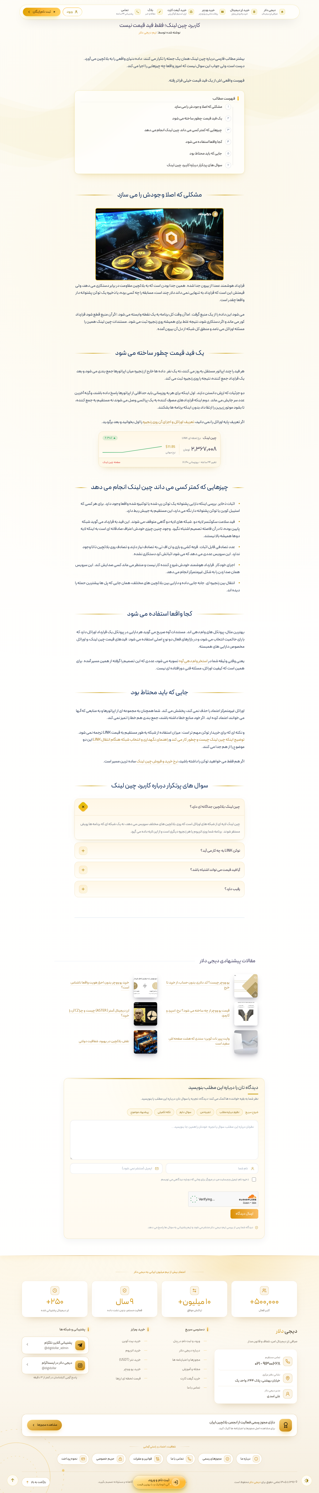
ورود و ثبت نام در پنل (186, 1341)
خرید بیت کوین (131, 1341)
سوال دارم (185, 1112)
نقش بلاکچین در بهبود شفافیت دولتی (104, 1041)
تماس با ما (193, 1387)
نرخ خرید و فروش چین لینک (157, 761)
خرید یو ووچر (132, 1369)
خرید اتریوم (133, 1350)
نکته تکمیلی (164, 1112)
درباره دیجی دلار (189, 1350)
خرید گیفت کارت (190, 1378)
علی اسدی (273, 1396)
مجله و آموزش (191, 1369)
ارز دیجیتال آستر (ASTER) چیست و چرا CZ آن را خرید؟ (99, 1013)
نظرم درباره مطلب (229, 1112)
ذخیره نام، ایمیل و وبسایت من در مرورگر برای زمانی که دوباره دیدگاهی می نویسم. (204, 1179)
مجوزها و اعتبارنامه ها (186, 1359)
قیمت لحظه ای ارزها (128, 1378)
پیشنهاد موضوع (140, 1112)
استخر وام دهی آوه (193, 661)
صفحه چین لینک (111, 462)
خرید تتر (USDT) (130, 1359)
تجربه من (205, 1112)
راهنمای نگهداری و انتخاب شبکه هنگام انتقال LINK (131, 740)
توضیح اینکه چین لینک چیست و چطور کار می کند (208, 740)
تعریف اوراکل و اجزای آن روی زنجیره (168, 422)
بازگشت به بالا (38, 1482)
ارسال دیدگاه (244, 1214)
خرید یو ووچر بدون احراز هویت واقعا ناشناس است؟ (100, 985)
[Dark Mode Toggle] (306, 1480)
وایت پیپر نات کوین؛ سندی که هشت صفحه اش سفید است (199, 1041)
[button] (12, 1480)
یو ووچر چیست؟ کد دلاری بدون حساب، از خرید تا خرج (198, 985)
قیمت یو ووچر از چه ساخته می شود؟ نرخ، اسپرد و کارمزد (198, 1013)
